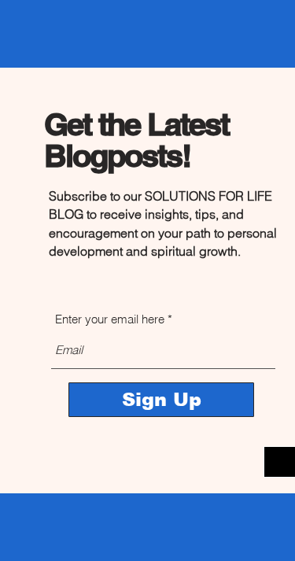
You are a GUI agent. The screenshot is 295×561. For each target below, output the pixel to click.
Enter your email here (109, 319)
